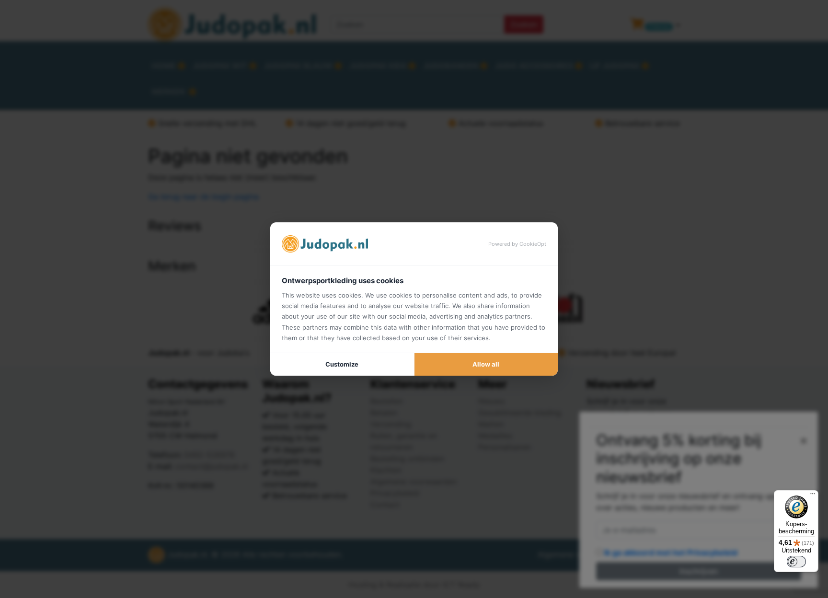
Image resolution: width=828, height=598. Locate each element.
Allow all (485, 364)
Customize (341, 364)
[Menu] (812, 496)
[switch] (796, 561)
